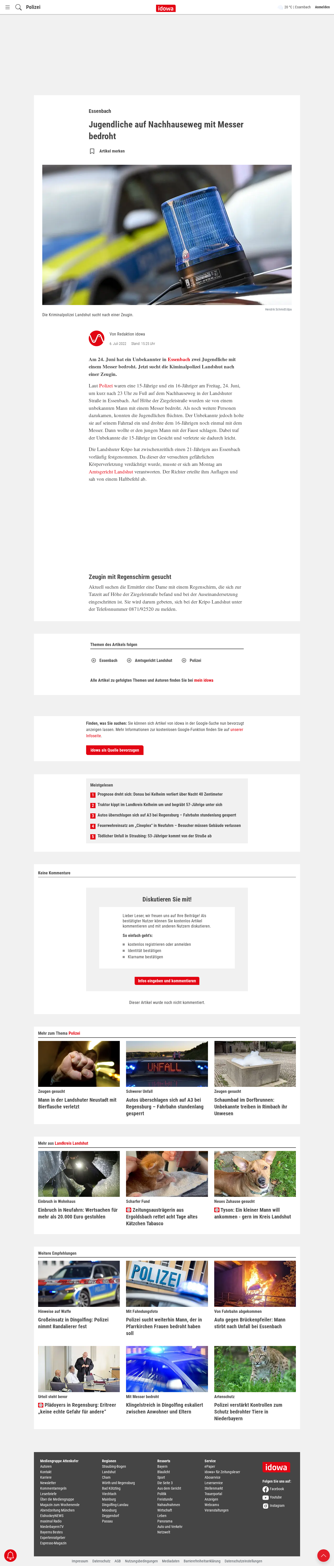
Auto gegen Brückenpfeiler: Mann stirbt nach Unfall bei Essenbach (249, 1323)
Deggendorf (110, 1516)
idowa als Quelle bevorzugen (115, 750)
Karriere (46, 1477)
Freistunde (165, 1499)
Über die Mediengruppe (57, 1499)
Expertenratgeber (52, 1537)
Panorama (164, 1521)
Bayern (162, 1466)
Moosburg (109, 1510)
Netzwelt (163, 1532)
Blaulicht (163, 1472)
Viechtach (109, 1494)
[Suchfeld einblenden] (18, 7)
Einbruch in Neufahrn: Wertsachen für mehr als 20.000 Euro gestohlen (78, 1213)
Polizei (33, 7)
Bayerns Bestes (51, 1532)
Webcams (212, 1505)
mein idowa (203, 680)
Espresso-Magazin (53, 1543)
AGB (118, 1561)
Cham (106, 1477)
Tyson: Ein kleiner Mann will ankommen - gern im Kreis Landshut (252, 1213)
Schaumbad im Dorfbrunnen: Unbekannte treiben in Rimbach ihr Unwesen (250, 1107)
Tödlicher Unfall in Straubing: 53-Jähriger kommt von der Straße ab (155, 835)
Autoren (46, 1466)
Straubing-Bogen (114, 1466)
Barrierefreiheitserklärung (202, 1561)
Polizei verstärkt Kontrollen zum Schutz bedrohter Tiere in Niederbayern (248, 1412)
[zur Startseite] (278, 1465)
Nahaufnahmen (168, 1505)
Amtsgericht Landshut (111, 471)
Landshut (109, 1472)
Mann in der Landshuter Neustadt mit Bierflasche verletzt (77, 1103)
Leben (161, 1516)
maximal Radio (51, 1521)
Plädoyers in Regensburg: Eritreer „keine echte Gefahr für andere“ (77, 1408)
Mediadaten (171, 1561)
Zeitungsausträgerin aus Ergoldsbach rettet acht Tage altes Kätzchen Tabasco (162, 1217)
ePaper (210, 1466)
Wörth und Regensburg (118, 1483)
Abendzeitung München (57, 1510)
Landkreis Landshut (71, 1143)
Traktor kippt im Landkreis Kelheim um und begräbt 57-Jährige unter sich (160, 804)
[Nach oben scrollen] (323, 1555)
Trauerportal (213, 1494)
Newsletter (48, 1483)
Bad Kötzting (111, 1488)
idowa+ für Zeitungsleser (222, 1472)
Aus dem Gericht (169, 1488)
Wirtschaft (164, 1510)
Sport (161, 1477)
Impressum (80, 1561)
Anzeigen (211, 1499)
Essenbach (179, 359)
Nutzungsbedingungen (141, 1561)
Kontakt (45, 1472)
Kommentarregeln (53, 1488)
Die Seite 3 (165, 1483)
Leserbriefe (48, 1494)
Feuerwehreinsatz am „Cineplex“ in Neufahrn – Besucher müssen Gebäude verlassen (169, 825)
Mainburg (109, 1499)
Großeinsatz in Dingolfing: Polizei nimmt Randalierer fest (73, 1323)
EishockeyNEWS (51, 1516)
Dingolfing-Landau (115, 1505)
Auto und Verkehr (169, 1527)
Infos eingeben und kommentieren (167, 980)
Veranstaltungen (217, 1510)
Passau (107, 1521)
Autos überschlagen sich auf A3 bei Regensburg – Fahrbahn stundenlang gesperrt (167, 815)
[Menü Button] (7, 7)
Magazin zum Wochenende (60, 1505)
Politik (161, 1494)
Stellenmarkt (214, 1488)
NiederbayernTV (52, 1527)
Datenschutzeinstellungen (243, 1561)
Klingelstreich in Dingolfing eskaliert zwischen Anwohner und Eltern (164, 1408)
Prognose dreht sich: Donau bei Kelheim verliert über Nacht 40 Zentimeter (160, 794)
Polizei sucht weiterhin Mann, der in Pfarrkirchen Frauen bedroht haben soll (164, 1326)
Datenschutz (101, 1561)
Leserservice (214, 1483)
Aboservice (212, 1477)
